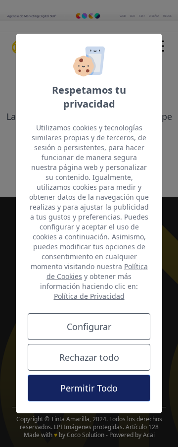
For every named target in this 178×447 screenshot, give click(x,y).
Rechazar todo (89, 357)
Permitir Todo (89, 388)
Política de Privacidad (89, 296)
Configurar (89, 327)
